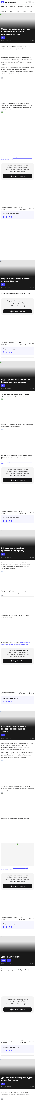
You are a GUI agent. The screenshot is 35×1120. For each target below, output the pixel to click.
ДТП (2, 6)
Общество (12, 6)
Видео (3, 960)
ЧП (6, 6)
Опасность (28, 6)
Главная (3, 11)
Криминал (20, 6)
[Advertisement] (17, 191)
